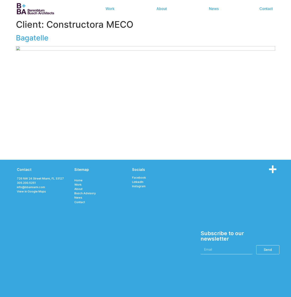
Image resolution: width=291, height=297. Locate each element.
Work (78, 184)
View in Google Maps (31, 191)
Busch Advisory (85, 193)
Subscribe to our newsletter (222, 236)
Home (78, 180)
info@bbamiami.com (31, 187)
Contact (79, 202)
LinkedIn (137, 182)
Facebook (139, 177)
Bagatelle (32, 37)
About (78, 189)
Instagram (139, 186)
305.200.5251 (26, 183)
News (78, 197)
